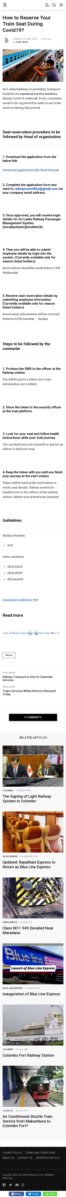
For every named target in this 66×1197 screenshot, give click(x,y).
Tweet (35, 1194)
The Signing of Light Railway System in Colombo (27, 798)
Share (17, 1194)
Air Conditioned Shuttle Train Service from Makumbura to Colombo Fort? (27, 1121)
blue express (10, 856)
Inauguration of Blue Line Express (31, 994)
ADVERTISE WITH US (48, 1157)
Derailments (10, 922)
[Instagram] (22, 1184)
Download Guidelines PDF (20, 600)
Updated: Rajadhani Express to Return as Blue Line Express (29, 864)
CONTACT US (25, 1157)
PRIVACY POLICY (12, 1152)
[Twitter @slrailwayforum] (10, 1184)
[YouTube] (17, 1184)
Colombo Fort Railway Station (28, 1055)
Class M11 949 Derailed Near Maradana (28, 930)
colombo (8, 790)
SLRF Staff (22, 42)
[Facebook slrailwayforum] (4, 1184)
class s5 (8, 1110)
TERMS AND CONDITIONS (40, 1152)
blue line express (13, 988)
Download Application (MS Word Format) (31, 170)
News (10, 655)
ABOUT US (8, 1157)
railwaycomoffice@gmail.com (36, 189)
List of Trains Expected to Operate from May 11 (31, 633)
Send (51, 1194)
